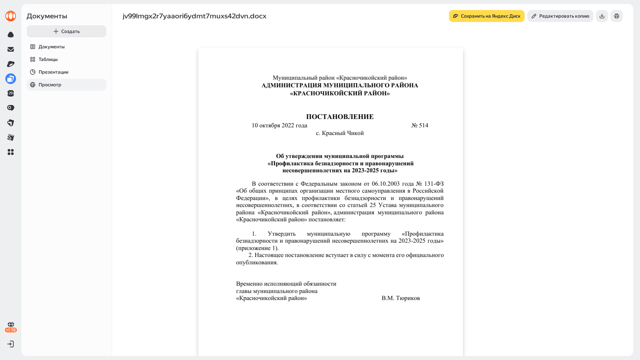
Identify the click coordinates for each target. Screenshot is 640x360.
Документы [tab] (52, 46)
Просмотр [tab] (50, 84)
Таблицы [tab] (48, 59)
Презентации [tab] (53, 72)
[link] (10, 16)
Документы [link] (47, 16)
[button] (10, 152)
